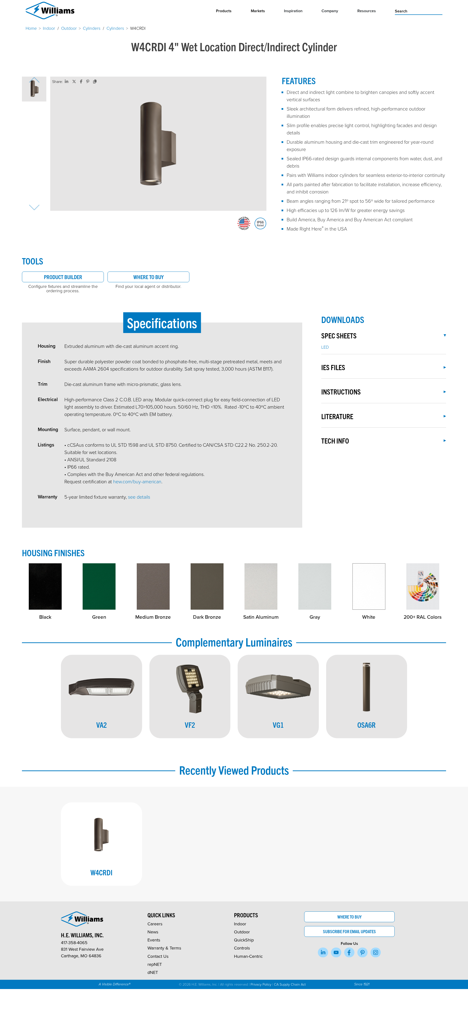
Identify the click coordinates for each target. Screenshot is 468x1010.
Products (224, 11)
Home (31, 28)
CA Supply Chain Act (290, 984)
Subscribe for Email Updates (349, 931)
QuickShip (244, 940)
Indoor (49, 28)
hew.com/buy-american (137, 481)
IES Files (333, 367)
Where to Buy (148, 276)
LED (325, 347)
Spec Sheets (339, 335)
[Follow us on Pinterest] (362, 952)
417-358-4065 (74, 942)
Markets (258, 11)
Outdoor (69, 28)
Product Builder (63, 276)
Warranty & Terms (164, 948)
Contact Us (157, 956)
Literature (337, 416)
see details (139, 496)
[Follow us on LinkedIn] (323, 952)
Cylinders (91, 28)
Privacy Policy (261, 984)
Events (153, 940)
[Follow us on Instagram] (375, 952)
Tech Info (335, 440)
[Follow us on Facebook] (349, 952)
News (152, 932)
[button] (34, 89)
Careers (154, 924)
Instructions (341, 391)
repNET (154, 964)
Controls (242, 948)
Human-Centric (248, 956)
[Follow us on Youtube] (336, 952)
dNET (152, 972)
